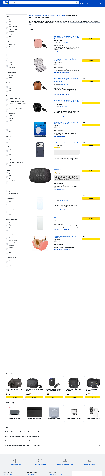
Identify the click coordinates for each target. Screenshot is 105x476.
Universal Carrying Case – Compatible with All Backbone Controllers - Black (66, 168)
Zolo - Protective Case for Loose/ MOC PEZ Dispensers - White (66, 196)
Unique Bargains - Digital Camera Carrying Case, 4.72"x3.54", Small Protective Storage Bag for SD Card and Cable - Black (66, 59)
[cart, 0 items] (100, 3)
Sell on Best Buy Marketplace (55, 474)
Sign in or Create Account (79, 473)
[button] (84, 2)
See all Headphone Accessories (62, 249)
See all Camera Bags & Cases (61, 51)
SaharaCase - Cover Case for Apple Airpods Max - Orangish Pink (65, 237)
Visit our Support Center (31, 474)
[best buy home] (5, 2)
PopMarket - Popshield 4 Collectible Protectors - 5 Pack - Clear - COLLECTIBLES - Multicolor (67, 123)
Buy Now (91, 38)
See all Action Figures (59, 136)
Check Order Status (7, 474)
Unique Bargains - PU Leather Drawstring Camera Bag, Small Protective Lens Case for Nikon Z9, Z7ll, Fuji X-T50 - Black (66, 102)
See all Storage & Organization (62, 209)
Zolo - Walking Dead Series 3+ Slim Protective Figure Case (66, 216)
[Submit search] (77, 2)
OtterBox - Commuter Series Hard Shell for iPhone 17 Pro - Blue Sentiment (66, 143)
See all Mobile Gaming (59, 189)
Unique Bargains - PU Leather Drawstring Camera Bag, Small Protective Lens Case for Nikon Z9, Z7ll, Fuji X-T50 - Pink (66, 37)
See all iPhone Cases (59, 162)
